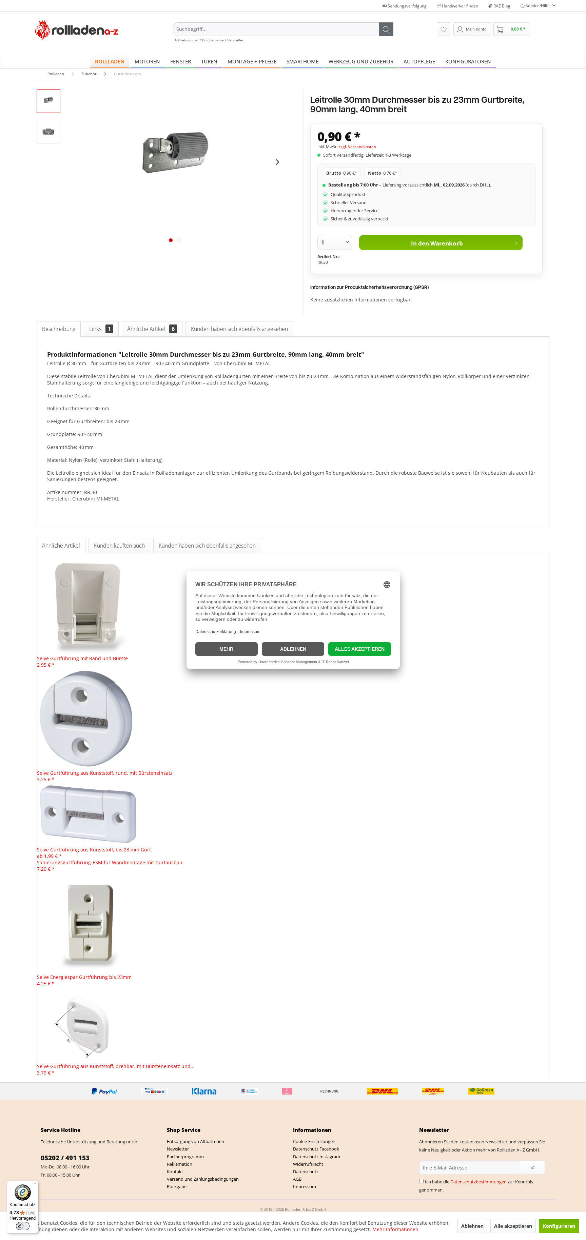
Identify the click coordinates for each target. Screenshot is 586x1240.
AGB (297, 1179)
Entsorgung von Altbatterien (195, 1141)
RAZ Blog (501, 6)
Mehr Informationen (395, 1229)
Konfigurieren (559, 1226)
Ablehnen (472, 1226)
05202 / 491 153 (65, 1158)
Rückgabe (177, 1186)
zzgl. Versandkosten (357, 147)
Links (100, 329)
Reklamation (179, 1164)
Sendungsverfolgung (407, 6)
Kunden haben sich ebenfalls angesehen (239, 329)
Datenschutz (305, 1171)
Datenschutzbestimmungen (478, 1182)
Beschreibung (58, 329)
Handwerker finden (459, 6)
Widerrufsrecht (308, 1164)
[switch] (23, 1226)
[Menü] (34, 1185)
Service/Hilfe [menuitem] (538, 5)
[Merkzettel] (443, 29)
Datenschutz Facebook (316, 1149)
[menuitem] (283, 32)
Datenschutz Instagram (316, 1157)
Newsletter (178, 1149)
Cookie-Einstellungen (314, 1141)
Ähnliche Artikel (151, 329)
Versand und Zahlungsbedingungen (203, 1179)
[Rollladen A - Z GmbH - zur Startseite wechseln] (76, 30)
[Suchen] (386, 29)
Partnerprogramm (185, 1157)
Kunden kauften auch (119, 545)
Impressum (304, 1186)
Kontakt (175, 1171)
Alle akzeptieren (513, 1226)
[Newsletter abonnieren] (532, 1167)
